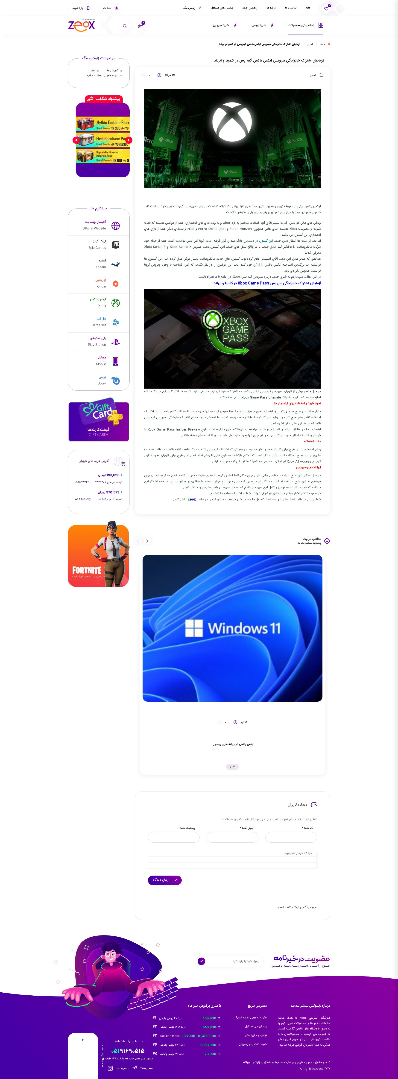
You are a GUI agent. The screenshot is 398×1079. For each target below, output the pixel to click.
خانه (308, 8)
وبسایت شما (188, 828)
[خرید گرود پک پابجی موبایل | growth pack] (103, 139)
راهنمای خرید (250, 8)
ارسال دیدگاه (161, 880)
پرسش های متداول (222, 8)
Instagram (122, 1068)
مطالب (91, 75)
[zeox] (81, 25)
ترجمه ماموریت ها (108, 75)
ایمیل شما (247, 828)
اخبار (310, 44)
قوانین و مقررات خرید (255, 1035)
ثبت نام (107, 8)
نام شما (307, 828)
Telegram (146, 1068)
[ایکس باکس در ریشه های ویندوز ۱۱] (233, 628)
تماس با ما (290, 8)
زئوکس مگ (189, 8)
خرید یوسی (259, 25)
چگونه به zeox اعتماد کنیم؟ (251, 1017)
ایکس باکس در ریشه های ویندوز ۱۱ (232, 744)
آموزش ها (112, 70)
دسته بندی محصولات (301, 25)
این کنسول (266, 241)
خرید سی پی (221, 25)
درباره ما (271, 8)
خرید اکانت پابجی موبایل (252, 1044)
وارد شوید (78, 8)
